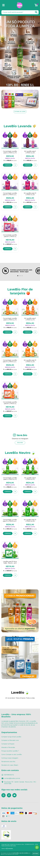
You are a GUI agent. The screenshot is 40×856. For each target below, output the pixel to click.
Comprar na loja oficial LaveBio (11, 737)
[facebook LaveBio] (9, 795)
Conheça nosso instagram (9, 758)
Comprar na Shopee (7, 744)
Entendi (35, 853)
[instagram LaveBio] (3, 795)
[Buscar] (36, 12)
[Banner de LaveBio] (20, 610)
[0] (36, 5)
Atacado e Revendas (8, 747)
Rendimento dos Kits (8, 761)
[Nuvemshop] (7, 848)
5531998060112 (9, 775)
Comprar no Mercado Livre (10, 740)
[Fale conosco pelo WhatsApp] (37, 847)
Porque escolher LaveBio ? (10, 751)
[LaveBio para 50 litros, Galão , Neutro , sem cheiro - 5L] (15, 575)
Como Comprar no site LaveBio (11, 754)
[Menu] (3, 5)
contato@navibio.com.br (12, 778)
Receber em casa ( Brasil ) (9, 765)
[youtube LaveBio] (14, 795)
